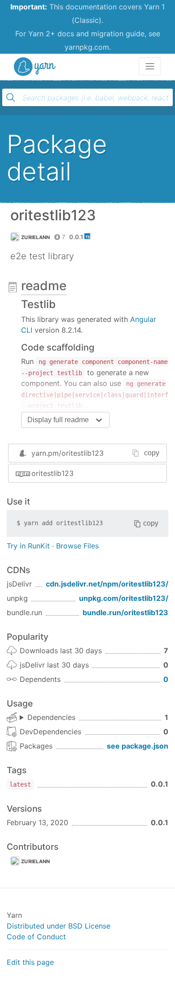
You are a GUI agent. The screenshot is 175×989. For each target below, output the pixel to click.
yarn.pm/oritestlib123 (67, 453)
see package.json (137, 745)
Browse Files (77, 545)
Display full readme (58, 420)
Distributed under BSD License (58, 925)
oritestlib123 (52, 473)
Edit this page (30, 962)
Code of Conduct (36, 936)
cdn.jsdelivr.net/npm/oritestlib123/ (107, 583)
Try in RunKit (28, 545)
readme (43, 285)
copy (151, 453)
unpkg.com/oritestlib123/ (123, 598)
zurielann (35, 237)
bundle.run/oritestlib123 (125, 612)
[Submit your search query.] (11, 97)
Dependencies (51, 717)
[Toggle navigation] (150, 66)
